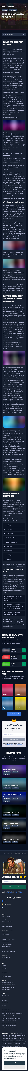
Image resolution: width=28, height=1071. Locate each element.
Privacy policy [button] (5, 919)
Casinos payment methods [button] (8, 951)
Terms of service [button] (6, 916)
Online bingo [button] (5, 1002)
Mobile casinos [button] (5, 934)
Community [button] (4, 10)
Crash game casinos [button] (7, 949)
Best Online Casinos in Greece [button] (9, 1015)
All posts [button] (4, 965)
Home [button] (3, 853)
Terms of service (20, 744)
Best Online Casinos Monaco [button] (9, 1028)
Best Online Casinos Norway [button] (9, 1025)
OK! (15, 1062)
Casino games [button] (5, 959)
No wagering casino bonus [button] (8, 984)
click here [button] (16, 72)
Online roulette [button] (5, 997)
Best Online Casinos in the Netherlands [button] (11, 1018)
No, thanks (15, 1067)
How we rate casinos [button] (7, 926)
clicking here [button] (6, 155)
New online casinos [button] (6, 932)
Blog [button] (8, 853)
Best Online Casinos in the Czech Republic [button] (12, 1013)
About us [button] (4, 923)
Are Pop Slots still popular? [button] (18, 853)
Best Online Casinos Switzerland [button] (10, 1023)
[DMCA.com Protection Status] (14, 909)
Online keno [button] (4, 1005)
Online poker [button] (5, 1000)
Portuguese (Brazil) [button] (6, 976)
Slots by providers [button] (6, 957)
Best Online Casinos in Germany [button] (10, 1011)
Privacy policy (10, 744)
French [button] (3, 974)
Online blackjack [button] (6, 995)
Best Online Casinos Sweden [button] (9, 1020)
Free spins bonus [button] (6, 989)
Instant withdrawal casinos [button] (8, 939)
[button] (8, 6)
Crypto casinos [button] (5, 941)
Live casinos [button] (5, 937)
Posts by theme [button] (5, 968)
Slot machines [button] (13, 10)
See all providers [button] (13, 713)
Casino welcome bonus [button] (7, 982)
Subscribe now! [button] (13, 886)
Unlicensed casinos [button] (6, 946)
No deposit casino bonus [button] (8, 987)
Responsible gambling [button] (7, 921)
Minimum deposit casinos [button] (8, 944)
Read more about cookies (10, 1058)
